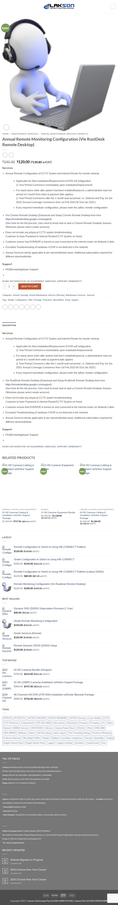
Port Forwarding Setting (79, 733)
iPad (90, 728)
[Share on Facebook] (10, 307)
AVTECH (7, 718)
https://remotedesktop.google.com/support (28, 219)
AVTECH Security (78, 718)
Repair (46, 738)
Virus (103, 743)
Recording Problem (32, 738)
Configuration (21, 300)
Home (5, 134)
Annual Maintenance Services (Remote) (64, 134)
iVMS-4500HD (9, 733)
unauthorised (92, 743)
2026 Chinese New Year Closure (28, 869)
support (51, 743)
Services (50, 281)
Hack (110, 723)
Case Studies (95, 718)
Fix (103, 723)
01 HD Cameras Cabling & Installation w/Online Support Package (16, 515)
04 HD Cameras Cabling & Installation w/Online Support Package (94, 515)
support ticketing (64, 743)
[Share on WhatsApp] (5, 307)
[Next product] (5, 155)
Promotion (47, 300)
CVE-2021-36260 (43, 723)
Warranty (75, 281)
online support (59, 733)
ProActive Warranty (12, 738)
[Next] (115, 497)
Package (37, 300)
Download (71, 723)
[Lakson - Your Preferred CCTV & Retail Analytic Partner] (59, 6)
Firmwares (94, 723)
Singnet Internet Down (13, 743)
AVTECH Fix (20, 718)
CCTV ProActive (10, 723)
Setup (67, 300)
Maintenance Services (25, 134)
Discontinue (59, 723)
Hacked (6, 728)
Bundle (11, 300)
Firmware (83, 723)
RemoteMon (58, 300)
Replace (55, 738)
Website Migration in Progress (26, 860)
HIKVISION (37, 728)
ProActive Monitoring (101, 733)
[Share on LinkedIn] (32, 307)
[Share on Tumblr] (38, 307)
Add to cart (29, 286)
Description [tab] (9, 325)
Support (62, 281)
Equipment (37, 281)
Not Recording (44, 733)
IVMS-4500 (99, 728)
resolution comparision (72, 738)
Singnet (110, 738)
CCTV (106, 718)
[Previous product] (11, 155)
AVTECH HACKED (36, 718)
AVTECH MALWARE (57, 718)
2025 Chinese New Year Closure (28, 879)
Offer (30, 300)
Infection (49, 728)
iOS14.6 (81, 728)
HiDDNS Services (21, 728)
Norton (32, 733)
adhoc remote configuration (93, 207)
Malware (22, 733)
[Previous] (2, 497)
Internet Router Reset (65, 728)
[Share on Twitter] (16, 307)
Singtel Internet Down (35, 743)
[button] (4, 6)
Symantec (79, 743)
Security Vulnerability (94, 738)
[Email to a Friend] (21, 307)
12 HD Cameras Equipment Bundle (58, 512)
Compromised (27, 723)
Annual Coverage (20, 295)
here (14, 223)
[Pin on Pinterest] (27, 307)
